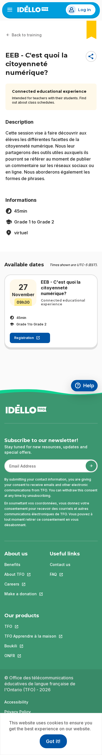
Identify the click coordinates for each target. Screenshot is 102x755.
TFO (30, 626)
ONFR (30, 655)
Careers (20, 584)
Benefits (12, 564)
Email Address (20, 469)
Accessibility (16, 702)
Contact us (60, 564)
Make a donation (20, 593)
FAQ (65, 574)
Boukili (30, 646)
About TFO (20, 574)
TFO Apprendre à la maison (30, 636)
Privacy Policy (17, 711)
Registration (24, 338)
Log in (84, 9)
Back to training (27, 35)
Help (86, 386)
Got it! (53, 741)
